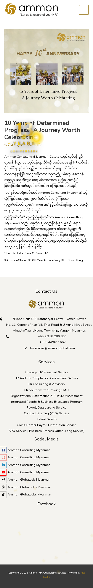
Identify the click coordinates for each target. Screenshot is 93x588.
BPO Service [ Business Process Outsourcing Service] (47, 431)
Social (8, 145)
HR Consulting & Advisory (46, 384)
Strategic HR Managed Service (46, 372)
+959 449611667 (53, 342)
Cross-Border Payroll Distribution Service (46, 425)
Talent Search (47, 419)
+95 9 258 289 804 (52, 336)
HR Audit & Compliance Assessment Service (46, 378)
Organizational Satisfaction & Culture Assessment (47, 396)
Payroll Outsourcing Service (46, 407)
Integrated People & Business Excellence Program (47, 401)
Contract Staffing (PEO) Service (46, 413)
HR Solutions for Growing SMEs (46, 390)
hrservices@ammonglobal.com (52, 348)
